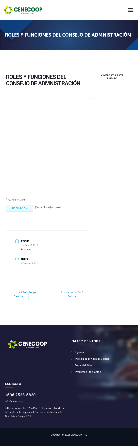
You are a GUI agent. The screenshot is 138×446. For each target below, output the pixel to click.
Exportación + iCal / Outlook (72, 294)
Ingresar (80, 352)
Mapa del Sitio (83, 365)
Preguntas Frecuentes (88, 372)
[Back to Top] (131, 440)
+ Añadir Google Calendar (25, 294)
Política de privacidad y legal (92, 358)
